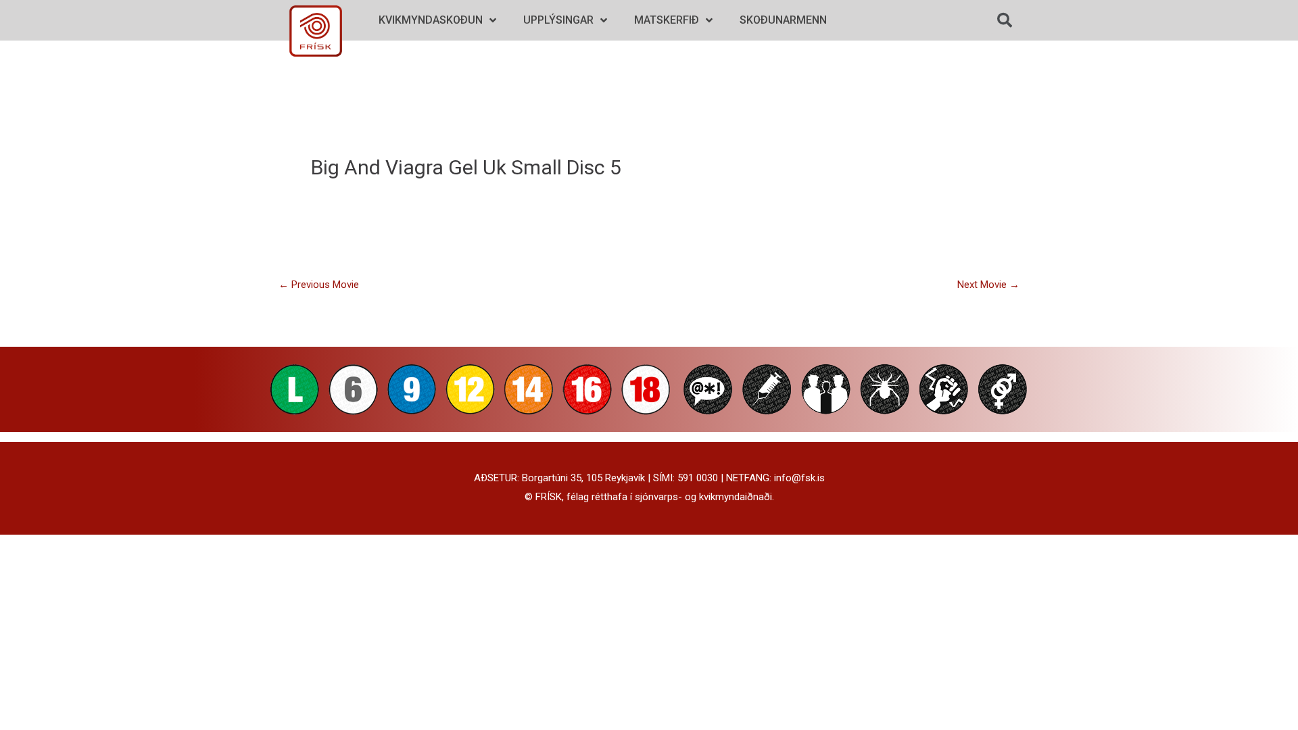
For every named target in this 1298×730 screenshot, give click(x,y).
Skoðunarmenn (783, 20)
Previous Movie (319, 284)
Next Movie (988, 284)
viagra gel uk (445, 167)
